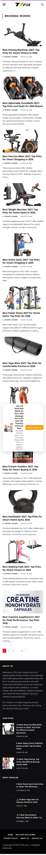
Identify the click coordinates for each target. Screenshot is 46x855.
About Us (24, 838)
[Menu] (4, 4)
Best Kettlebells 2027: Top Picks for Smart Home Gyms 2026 (22, 518)
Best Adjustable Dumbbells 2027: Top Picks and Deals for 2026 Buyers (23, 105)
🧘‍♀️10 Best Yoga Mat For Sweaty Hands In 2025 (27, 800)
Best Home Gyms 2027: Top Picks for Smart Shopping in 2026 (21, 261)
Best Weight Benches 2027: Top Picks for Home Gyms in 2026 (20, 211)
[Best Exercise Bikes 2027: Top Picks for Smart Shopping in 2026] (23, 141)
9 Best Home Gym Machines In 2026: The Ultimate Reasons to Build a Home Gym (29, 788)
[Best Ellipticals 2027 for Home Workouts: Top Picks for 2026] (23, 398)
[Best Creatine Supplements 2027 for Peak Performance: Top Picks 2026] (23, 602)
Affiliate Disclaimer (26, 835)
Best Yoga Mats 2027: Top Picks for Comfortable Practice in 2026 (22, 365)
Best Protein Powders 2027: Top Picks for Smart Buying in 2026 (20, 468)
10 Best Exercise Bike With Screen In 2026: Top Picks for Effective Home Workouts (29, 728)
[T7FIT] (23, 4)
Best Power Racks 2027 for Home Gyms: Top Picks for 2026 (21, 314)
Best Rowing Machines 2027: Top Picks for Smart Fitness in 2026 (21, 51)
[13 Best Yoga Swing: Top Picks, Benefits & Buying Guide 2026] (8, 763)
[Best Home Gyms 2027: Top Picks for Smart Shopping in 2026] (23, 244)
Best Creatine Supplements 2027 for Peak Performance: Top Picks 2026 (21, 620)
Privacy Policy (11, 838)
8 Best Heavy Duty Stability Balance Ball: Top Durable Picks (29, 746)
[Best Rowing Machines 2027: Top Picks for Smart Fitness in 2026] (23, 34)
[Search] (42, 4)
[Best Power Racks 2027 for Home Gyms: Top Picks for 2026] (23, 298)
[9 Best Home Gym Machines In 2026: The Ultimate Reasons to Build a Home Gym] (8, 788)
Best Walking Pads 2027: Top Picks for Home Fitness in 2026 (22, 568)
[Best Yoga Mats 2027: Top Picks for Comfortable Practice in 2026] (23, 348)
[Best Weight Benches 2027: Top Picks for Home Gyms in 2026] (23, 194)
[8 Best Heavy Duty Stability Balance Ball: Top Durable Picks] (8, 747)
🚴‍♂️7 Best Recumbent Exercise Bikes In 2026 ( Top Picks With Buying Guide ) (29, 818)
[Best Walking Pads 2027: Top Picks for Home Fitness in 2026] (23, 551)
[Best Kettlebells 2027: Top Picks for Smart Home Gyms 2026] (23, 501)
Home (10, 835)
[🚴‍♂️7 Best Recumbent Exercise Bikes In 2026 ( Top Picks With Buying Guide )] (8, 819)
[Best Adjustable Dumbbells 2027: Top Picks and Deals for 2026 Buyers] (23, 88)
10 (22, 651)
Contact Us (37, 838)
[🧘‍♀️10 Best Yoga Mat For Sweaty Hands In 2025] (8, 803)
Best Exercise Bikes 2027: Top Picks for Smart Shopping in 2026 (22, 158)
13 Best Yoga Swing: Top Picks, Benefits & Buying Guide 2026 (27, 762)
